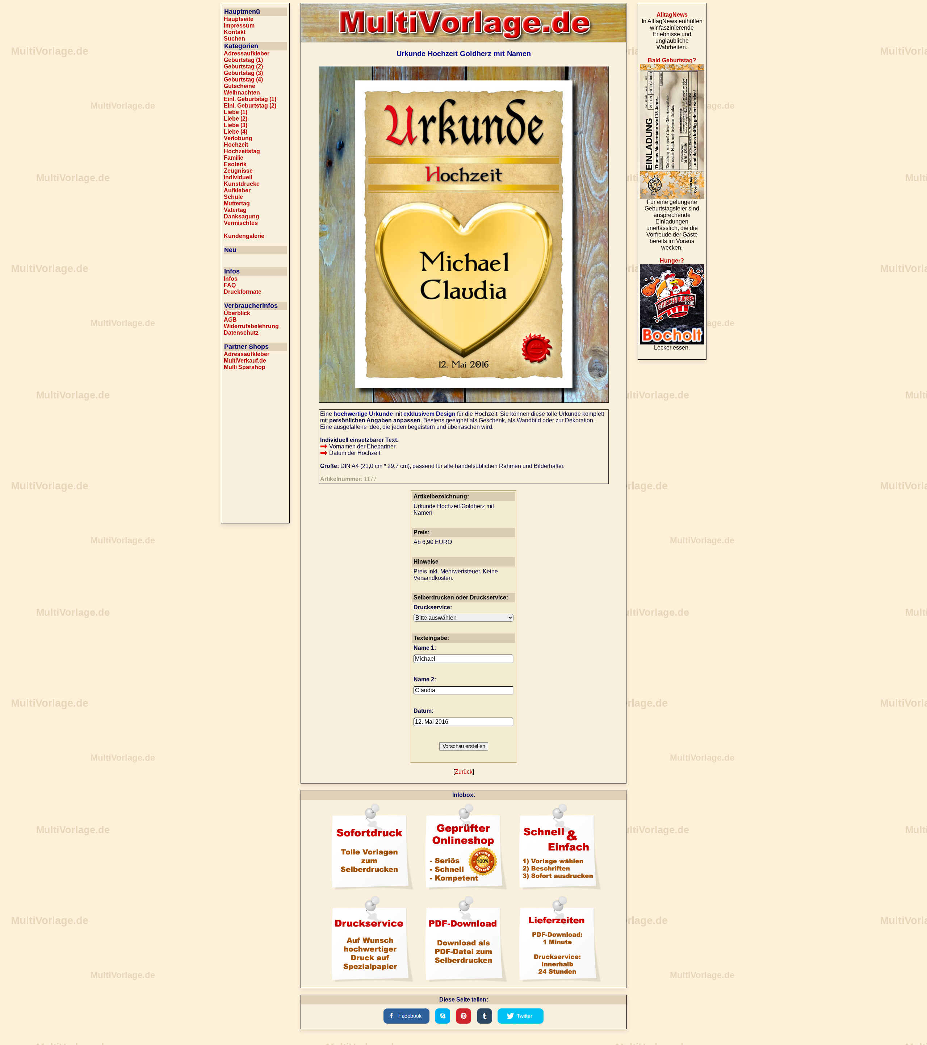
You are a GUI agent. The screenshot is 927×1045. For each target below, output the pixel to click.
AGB (230, 320)
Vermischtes (241, 223)
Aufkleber (237, 190)
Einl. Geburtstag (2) (250, 106)
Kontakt (235, 32)
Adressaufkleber (246, 53)
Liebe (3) (235, 125)
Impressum (239, 25)
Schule (233, 197)
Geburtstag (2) (243, 66)
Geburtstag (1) (243, 60)
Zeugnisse (238, 171)
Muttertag (237, 203)
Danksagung (241, 216)
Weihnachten (242, 92)
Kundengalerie (244, 236)
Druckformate (242, 292)
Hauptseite (238, 19)
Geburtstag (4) (243, 79)
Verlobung (238, 138)
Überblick (237, 313)
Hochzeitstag (242, 151)
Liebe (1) (235, 112)
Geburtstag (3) (243, 73)
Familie (233, 158)
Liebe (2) (235, 119)
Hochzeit (236, 145)
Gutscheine (239, 86)
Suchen (234, 38)
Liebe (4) (235, 132)
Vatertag (235, 210)
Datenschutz (241, 333)
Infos (231, 279)
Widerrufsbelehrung (251, 326)
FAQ (230, 285)
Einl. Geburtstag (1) (250, 99)
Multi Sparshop (244, 367)
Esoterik (235, 164)
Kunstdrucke (242, 184)
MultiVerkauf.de (245, 361)
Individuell (238, 177)
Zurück (464, 772)
